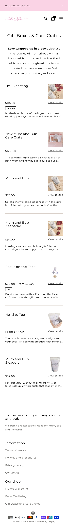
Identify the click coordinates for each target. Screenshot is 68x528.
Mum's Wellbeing (16, 488)
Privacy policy (14, 465)
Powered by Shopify (45, 521)
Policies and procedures (20, 457)
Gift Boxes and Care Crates (22, 503)
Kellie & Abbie (27, 521)
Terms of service (15, 450)
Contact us (12, 472)
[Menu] (61, 18)
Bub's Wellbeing (16, 496)
